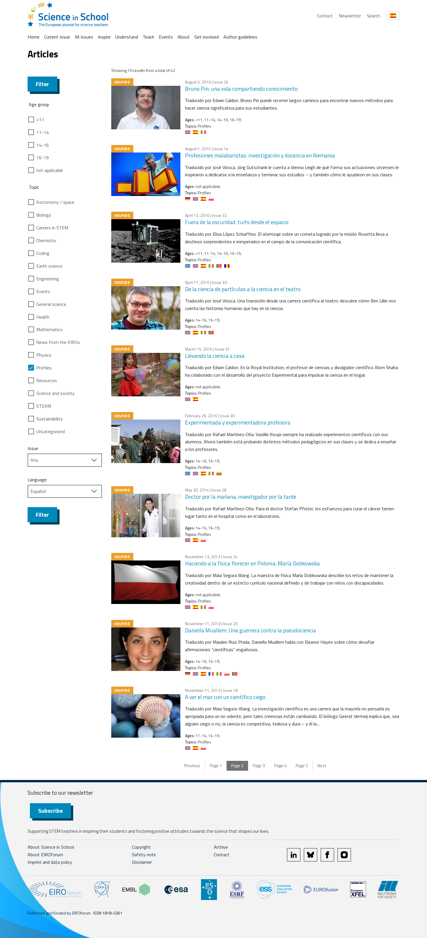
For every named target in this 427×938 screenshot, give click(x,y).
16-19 (42, 157)
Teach (148, 36)
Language (37, 479)
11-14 (42, 132)
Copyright (141, 846)
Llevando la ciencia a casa (215, 355)
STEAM (43, 405)
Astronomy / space (55, 202)
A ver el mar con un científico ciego (225, 697)
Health (42, 316)
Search (373, 15)
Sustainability (49, 418)
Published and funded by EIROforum (59, 913)
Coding (42, 253)
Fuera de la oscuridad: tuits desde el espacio (236, 222)
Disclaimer (142, 862)
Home (34, 36)
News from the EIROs (58, 342)
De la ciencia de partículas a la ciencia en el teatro (243, 289)
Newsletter (350, 15)
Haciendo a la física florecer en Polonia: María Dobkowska (252, 563)
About (183, 36)
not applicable (49, 170)
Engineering (47, 278)
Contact (325, 15)
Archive (221, 846)
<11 (40, 119)
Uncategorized (50, 431)
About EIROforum (45, 854)
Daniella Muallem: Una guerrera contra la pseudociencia (250, 630)
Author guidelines (240, 36)
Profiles (44, 367)
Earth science (49, 265)
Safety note (144, 854)
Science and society (55, 393)
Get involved (206, 36)
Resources (46, 380)
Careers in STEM (52, 227)
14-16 (42, 144)
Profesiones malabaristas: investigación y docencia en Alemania (260, 155)
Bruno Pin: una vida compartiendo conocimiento (241, 88)
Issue (33, 448)
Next (321, 765)
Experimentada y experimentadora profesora (237, 422)
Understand (126, 36)
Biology (43, 214)
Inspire (104, 36)
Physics (43, 354)
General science (51, 304)
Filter (42, 83)
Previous (192, 765)
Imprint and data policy (50, 862)
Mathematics (49, 329)
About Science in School (51, 846)
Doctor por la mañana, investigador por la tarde (240, 496)
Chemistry (46, 240)
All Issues (84, 36)
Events (166, 36)
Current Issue (57, 36)
